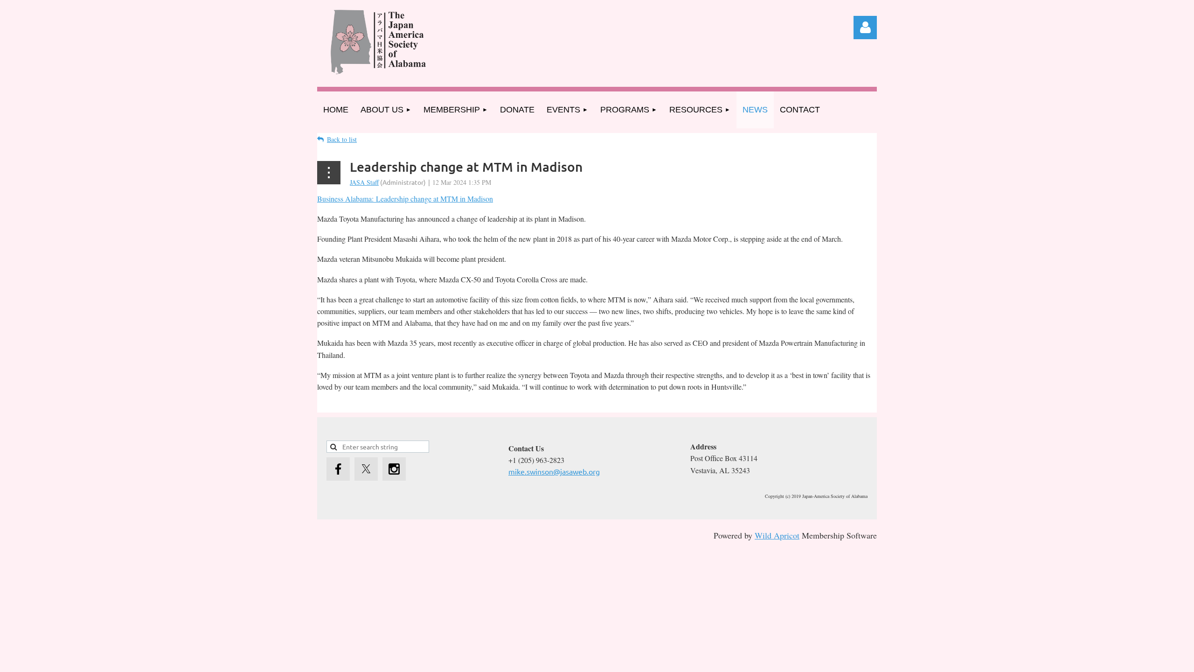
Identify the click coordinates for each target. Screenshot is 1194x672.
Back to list (342, 139)
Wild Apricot (777, 535)
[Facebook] (338, 469)
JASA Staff (364, 182)
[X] (366, 469)
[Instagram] (394, 469)
